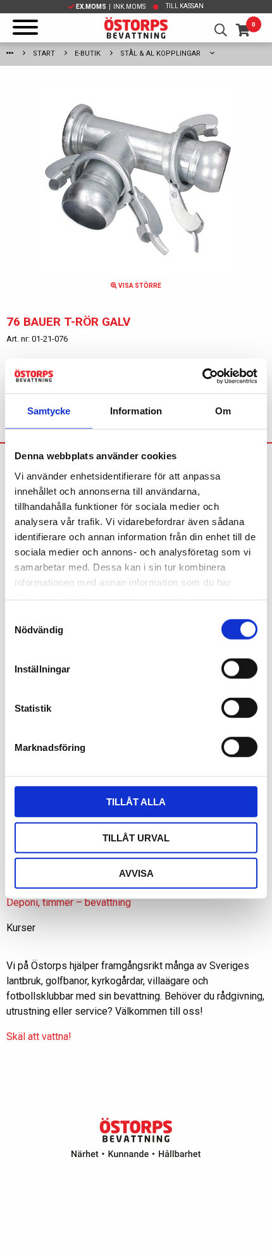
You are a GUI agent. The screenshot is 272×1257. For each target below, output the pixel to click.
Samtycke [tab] (49, 411)
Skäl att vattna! (38, 1037)
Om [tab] (223, 411)
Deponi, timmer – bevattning (68, 902)
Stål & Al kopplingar (160, 53)
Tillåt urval (136, 837)
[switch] (239, 669)
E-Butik (88, 53)
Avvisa (136, 873)
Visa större (139, 285)
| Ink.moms (110, 6)
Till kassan (185, 6)
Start (44, 53)
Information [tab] (136, 411)
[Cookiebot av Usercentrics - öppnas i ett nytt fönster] (202, 376)
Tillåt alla (136, 801)
